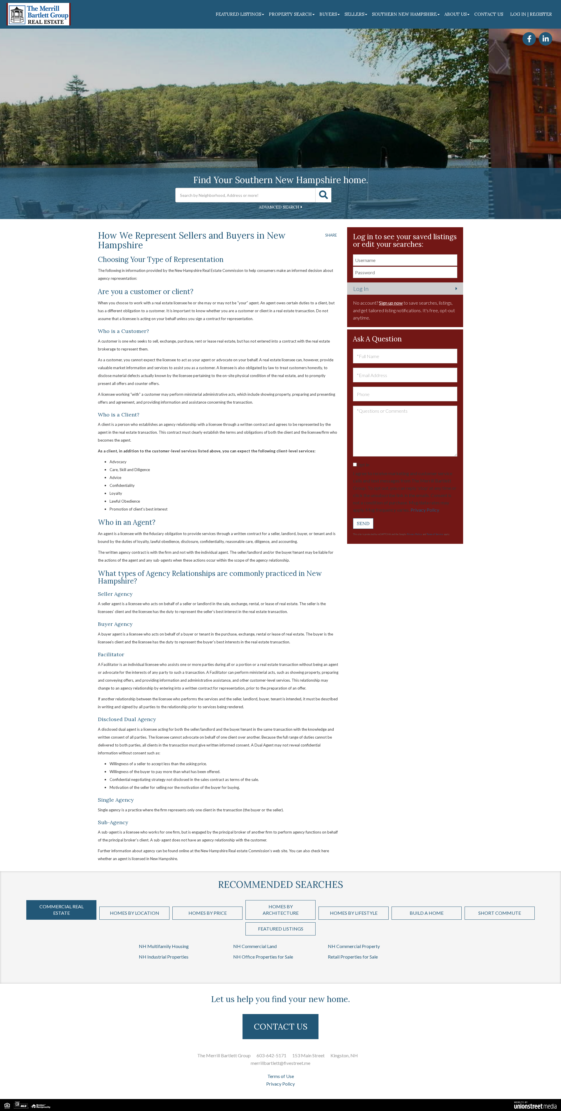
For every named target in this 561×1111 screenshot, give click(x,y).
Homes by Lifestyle (354, 913)
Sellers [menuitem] (354, 14)
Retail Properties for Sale (353, 956)
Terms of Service (435, 534)
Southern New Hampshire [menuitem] (404, 14)
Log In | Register (531, 14)
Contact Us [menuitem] (488, 14)
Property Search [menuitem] (290, 14)
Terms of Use (280, 1076)
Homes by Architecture (281, 910)
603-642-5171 (271, 1055)
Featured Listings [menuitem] (238, 14)
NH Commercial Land (255, 946)
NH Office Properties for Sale (263, 956)
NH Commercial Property (354, 946)
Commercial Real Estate (61, 910)
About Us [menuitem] (455, 14)
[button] (323, 195)
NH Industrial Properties (163, 956)
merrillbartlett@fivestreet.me (280, 1063)
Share (331, 235)
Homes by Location (134, 913)
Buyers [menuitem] (328, 14)
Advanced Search (279, 207)
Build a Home (427, 913)
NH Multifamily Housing (164, 946)
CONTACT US (280, 1026)
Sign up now (391, 302)
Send (363, 523)
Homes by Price (207, 913)
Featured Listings (280, 928)
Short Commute (499, 913)
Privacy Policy (425, 510)
